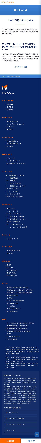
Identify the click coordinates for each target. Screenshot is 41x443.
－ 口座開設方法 (12, 178)
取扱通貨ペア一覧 (12, 121)
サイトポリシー (12, 306)
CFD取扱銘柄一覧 (12, 141)
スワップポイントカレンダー (16, 124)
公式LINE (10, 268)
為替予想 (10, 253)
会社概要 (10, 104)
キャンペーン (6, 235)
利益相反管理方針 (12, 295)
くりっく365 (11, 158)
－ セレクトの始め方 (14, 183)
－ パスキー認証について (15, 224)
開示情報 (10, 107)
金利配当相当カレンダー (15, 144)
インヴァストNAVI (13, 191)
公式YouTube (11, 273)
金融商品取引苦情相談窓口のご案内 (18, 331)
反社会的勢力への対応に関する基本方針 (20, 290)
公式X (9, 265)
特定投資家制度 (12, 311)
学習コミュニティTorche (15, 197)
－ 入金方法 (11, 181)
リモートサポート (12, 211)
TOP (3, 76)
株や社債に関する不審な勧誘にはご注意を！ (21, 323)
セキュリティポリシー (14, 309)
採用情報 (10, 110)
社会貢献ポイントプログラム (16, 163)
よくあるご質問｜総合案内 (15, 216)
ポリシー (5, 283)
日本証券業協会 (12, 339)
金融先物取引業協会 (13, 336)
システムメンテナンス (14, 214)
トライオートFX (7, 117)
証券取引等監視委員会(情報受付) (17, 328)
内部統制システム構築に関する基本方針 (20, 293)
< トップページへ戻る (20, 67)
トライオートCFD (7, 137)
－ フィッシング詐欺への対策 (17, 227)
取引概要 (10, 129)
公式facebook (12, 270)
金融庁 (9, 334)
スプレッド (10, 127)
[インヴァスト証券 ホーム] (8, 2)
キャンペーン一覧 (12, 239)
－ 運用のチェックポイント (16, 186)
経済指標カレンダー (13, 250)
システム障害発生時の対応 (15, 301)
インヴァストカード (13, 161)
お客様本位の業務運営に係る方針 (18, 287)
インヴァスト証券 (7, 100)
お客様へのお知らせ (13, 222)
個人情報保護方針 (12, 303)
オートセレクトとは (13, 194)
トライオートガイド (13, 189)
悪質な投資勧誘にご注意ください (18, 326)
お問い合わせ (11, 208)
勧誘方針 (10, 298)
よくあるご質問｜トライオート (17, 219)
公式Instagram (12, 276)
